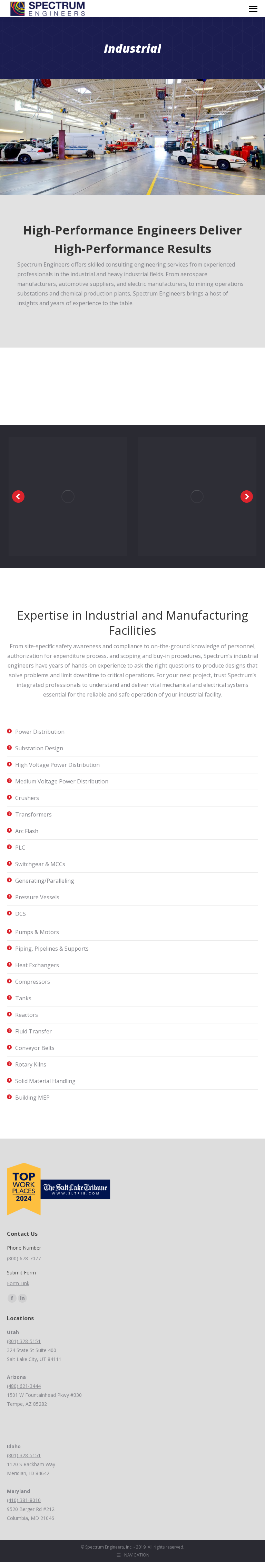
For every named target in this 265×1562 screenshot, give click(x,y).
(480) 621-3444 (24, 1386)
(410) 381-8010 (24, 1500)
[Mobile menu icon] (253, 8)
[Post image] (68, 496)
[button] (18, 496)
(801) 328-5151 (24, 1341)
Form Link (18, 1283)
